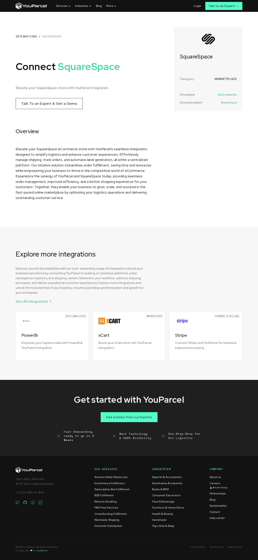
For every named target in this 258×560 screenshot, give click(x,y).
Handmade (159, 520)
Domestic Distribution (108, 526)
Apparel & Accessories (167, 477)
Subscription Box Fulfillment (112, 489)
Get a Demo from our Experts (129, 417)
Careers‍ (218, 485)
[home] (31, 5)
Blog (99, 6)
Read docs (229, 103)
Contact (215, 512)
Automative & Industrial (167, 483)
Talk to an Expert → (224, 6)
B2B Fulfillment (104, 495)
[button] (63, 6)
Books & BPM (160, 489)
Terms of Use (216, 546)
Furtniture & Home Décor (168, 507)
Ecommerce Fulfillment (109, 483)
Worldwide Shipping (106, 520)
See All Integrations (32, 301)
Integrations (26, 36)
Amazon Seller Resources (110, 477)
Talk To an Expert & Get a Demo (49, 103)
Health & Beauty (162, 513)
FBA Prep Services (106, 507)
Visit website (227, 95)
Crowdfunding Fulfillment (110, 513)
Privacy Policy (198, 546)
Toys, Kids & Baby (163, 526)
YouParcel (42, 550)
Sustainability (218, 505)
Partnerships (218, 493)
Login (197, 6)
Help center (217, 518)
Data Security (235, 546)
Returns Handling (105, 501)
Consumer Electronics (166, 495)
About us (215, 477)
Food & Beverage (163, 501)
